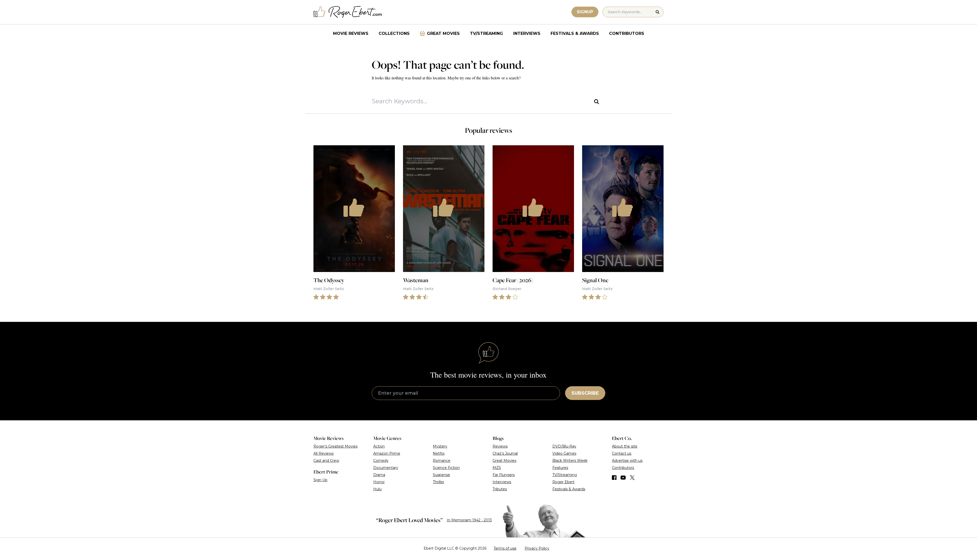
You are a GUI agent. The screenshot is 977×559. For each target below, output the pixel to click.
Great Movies (443, 33)
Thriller (438, 482)
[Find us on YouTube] (623, 478)
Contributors (626, 33)
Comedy (381, 460)
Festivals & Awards (575, 33)
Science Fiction (446, 467)
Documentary (385, 467)
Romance (441, 460)
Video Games (564, 453)
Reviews (500, 446)
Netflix (438, 453)
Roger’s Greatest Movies (335, 446)
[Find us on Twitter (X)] (632, 477)
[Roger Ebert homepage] (347, 12)
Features (560, 467)
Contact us (621, 453)
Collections (394, 33)
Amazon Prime (386, 453)
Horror (379, 482)
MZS (497, 467)
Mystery (440, 446)
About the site (624, 446)
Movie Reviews (350, 33)
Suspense (441, 474)
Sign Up (320, 480)
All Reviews (323, 453)
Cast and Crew (326, 460)
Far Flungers (504, 474)
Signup (585, 11)
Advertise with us (627, 460)
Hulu (377, 489)
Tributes (500, 489)
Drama (379, 474)
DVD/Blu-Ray (564, 446)
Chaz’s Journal (505, 453)
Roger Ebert (563, 482)
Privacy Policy (537, 548)
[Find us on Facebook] (614, 477)
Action (379, 446)
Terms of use (505, 548)
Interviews (526, 33)
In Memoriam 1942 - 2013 (469, 520)
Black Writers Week (569, 460)
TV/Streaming (486, 33)
